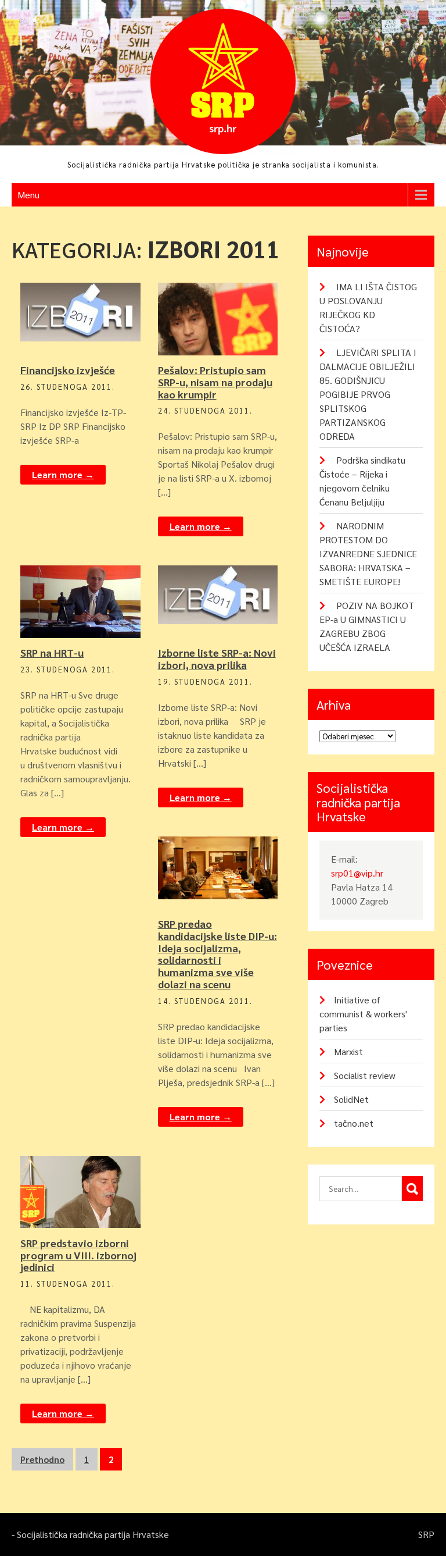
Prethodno (42, 1459)
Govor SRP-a (223, 292)
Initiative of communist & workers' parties (363, 1014)
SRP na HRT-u (52, 652)
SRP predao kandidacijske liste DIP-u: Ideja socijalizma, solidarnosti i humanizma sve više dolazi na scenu (217, 954)
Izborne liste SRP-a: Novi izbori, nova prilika (217, 658)
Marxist (348, 1051)
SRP (86, 312)
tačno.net (353, 1123)
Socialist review (364, 1075)
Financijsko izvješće (67, 369)
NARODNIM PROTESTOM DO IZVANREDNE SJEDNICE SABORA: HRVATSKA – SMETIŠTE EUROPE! (368, 553)
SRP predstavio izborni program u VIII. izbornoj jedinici (78, 1255)
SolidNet (351, 1099)
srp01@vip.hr (357, 873)
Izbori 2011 (86, 292)
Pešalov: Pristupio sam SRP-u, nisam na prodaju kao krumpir (215, 382)
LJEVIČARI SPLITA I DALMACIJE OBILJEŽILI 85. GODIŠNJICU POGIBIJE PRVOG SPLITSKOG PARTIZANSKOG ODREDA (367, 394)
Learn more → (63, 474)
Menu (28, 194)
